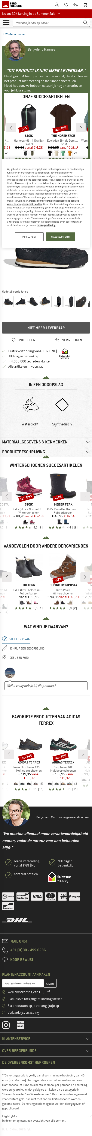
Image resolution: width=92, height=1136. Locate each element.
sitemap (14, 1121)
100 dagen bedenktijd (24, 356)
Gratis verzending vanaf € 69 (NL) (32, 351)
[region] (46, 203)
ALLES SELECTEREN (60, 236)
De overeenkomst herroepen (28, 1062)
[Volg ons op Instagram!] (9, 1026)
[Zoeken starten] (85, 23)
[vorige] (11, 127)
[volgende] (81, 127)
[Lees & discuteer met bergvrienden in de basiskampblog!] (24, 1026)
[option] (30, 408)
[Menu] (6, 22)
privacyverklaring (46, 225)
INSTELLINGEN (29, 236)
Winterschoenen (15, 34)
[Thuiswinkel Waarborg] (59, 877)
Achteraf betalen (26, 874)
